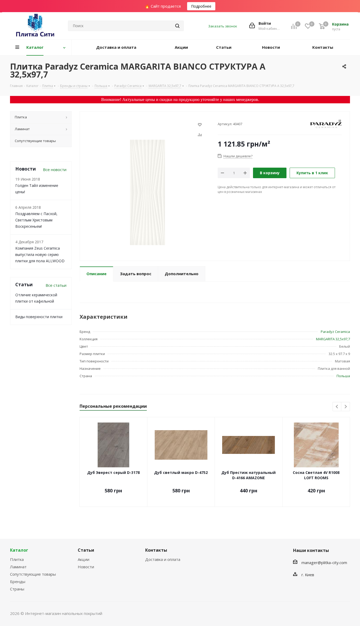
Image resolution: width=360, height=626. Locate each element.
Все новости (54, 169)
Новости (86, 566)
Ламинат (18, 566)
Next (345, 406)
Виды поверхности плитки (38, 316)
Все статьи (56, 285)
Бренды (17, 581)
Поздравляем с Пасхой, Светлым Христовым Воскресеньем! (36, 220)
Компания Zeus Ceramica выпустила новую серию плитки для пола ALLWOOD (40, 254)
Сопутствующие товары (33, 574)
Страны (17, 588)
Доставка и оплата (162, 559)
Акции (83, 559)
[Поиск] (177, 26)
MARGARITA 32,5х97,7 (333, 339)
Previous (337, 406)
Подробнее (201, 6)
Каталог (19, 550)
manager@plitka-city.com (324, 562)
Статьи (86, 550)
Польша (343, 375)
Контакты (156, 550)
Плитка (17, 559)
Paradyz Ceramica (335, 331)
